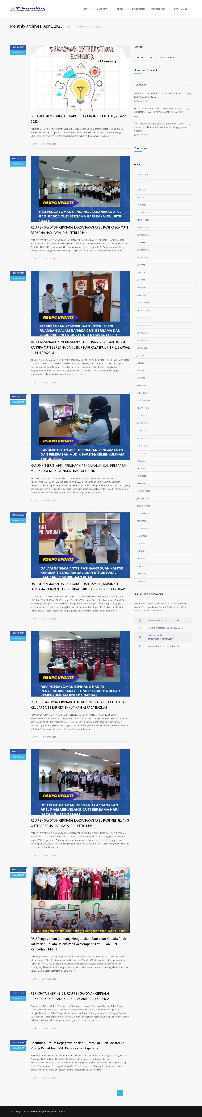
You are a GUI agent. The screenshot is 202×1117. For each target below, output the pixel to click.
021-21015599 (172, 620)
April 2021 (141, 566)
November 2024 (144, 325)
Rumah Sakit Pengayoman (36, 1111)
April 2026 (141, 205)
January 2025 (143, 310)
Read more (105, 135)
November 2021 (144, 513)
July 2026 (141, 182)
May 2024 (141, 370)
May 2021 (141, 558)
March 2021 (142, 574)
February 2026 (143, 212)
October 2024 (143, 333)
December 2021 (143, 506)
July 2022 (141, 453)
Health (140, 57)
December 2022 (143, 415)
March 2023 (142, 393)
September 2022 (144, 438)
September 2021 (144, 528)
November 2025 (144, 235)
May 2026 (141, 197)
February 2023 (143, 400)
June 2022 (141, 461)
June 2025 (141, 272)
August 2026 (142, 174)
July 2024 (141, 355)
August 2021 (142, 536)
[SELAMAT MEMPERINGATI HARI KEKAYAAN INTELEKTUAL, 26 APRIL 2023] (80, 78)
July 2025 (141, 265)
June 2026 (141, 190)
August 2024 (142, 348)
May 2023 (141, 378)
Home (85, 8)
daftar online (159, 646)
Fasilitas (119, 8)
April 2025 (141, 287)
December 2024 (143, 318)
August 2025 (142, 257)
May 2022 (141, 468)
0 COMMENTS (18, 52)
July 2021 (141, 543)
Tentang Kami (101, 8)
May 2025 (141, 280)
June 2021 (141, 551)
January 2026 (143, 220)
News (152, 57)
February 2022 (143, 491)
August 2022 (142, 446)
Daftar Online (180, 8)
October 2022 (143, 430)
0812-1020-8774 (175, 627)
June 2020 (141, 581)
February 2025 (143, 302)
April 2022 (141, 476)
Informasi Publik (158, 8)
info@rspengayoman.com (160, 638)
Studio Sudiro (58, 1111)
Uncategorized (49, 144)
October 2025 (143, 242)
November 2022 (144, 423)
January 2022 (143, 498)
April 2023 (141, 385)
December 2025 (143, 227)
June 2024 (141, 363)
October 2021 (143, 521)
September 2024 (144, 340)
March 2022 (142, 483)
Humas (34, 144)
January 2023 (143, 408)
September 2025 (144, 250)
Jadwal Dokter (138, 8)
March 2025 (142, 295)
